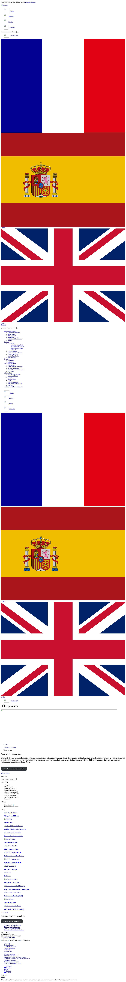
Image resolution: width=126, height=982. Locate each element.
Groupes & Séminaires (10, 946)
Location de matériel (13, 368)
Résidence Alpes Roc (11, 849)
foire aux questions (30, 2)
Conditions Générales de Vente (12, 963)
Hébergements (11, 365)
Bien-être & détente (13, 354)
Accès (9, 380)
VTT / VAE (14, 349)
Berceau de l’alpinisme (14, 332)
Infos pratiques (8, 373)
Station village (11, 334)
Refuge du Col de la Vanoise (14, 909)
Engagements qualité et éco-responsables (15, 957)
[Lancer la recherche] (17, 328)
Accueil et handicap (13, 382)
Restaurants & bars (13, 376)
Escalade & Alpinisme (17, 348)
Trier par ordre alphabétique (11, 806)
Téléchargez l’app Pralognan (12, 927)
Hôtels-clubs (7, 787)
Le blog (10, 340)
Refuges (6, 799)
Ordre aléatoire (8, 805)
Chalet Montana (10, 902)
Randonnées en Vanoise (17, 346)
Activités (6, 342)
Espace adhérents (8, 945)
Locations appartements (10, 797)
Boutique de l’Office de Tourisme (13, 386)
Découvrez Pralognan (10, 331)
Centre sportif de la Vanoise (15, 352)
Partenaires (7, 949)
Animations (11, 362)
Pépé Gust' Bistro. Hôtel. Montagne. (16, 889)
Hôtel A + (7, 876)
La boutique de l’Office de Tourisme (14, 930)
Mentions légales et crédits (11, 962)
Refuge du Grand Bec (11, 882)
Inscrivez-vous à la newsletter (12, 928)
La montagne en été (13, 337)
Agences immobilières (10, 795)
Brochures (10, 385)
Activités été (11, 343)
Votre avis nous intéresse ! (11, 955)
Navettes (10, 377)
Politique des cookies (10, 960)
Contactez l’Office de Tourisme (12, 925)
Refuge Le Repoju (10, 869)
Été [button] (5, 325)
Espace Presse (8, 951)
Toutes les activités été (17, 345)
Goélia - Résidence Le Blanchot (15, 829)
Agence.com (8, 822)
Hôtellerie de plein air (10, 792)
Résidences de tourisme (10, 794)
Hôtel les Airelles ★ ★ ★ (12, 863)
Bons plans (11, 371)
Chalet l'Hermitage (10, 842)
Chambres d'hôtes (9, 790)
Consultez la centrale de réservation (14, 769)
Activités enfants (12, 351)
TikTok (6, 969)
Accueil (6, 744)
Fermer (3, 977)
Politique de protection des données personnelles (17, 958)
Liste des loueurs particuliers (12, 921)
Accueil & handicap (9, 948)
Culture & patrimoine (13, 356)
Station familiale (12, 335)
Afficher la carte (5, 773)
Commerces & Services (14, 374)
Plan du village (12, 379)
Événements (11, 360)
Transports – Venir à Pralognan (16, 369)
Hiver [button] (2, 325)
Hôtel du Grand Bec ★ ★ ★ (14, 856)
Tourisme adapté (12, 357)
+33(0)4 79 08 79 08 (9, 937)
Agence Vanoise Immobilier (13, 836)
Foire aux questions (9, 954)
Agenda (6, 359)
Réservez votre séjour (10, 363)
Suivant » (5, 912)
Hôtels (6, 785)
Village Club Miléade (11, 816)
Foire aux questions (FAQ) (15, 383)
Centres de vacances (9, 788)
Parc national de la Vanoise (15, 339)
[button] (63, 86)
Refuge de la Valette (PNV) (13, 896)
